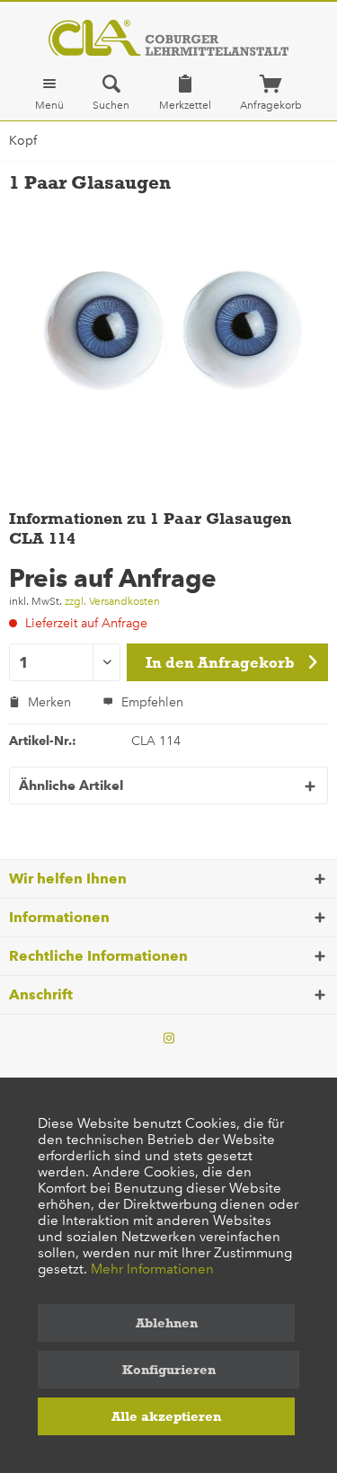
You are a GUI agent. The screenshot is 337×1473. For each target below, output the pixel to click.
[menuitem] (49, 92)
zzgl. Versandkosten (112, 601)
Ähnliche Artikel (71, 785)
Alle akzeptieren (166, 1416)
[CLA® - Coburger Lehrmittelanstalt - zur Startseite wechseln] (168, 38)
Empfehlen (150, 702)
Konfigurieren (169, 1370)
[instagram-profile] (169, 1039)
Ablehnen (167, 1323)
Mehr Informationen (152, 1269)
